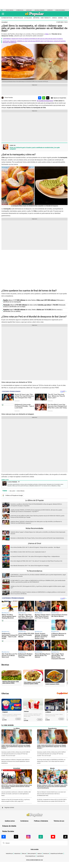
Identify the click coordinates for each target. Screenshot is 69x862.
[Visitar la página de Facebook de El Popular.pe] (3, 837)
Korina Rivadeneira (60, 10)
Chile (47, 34)
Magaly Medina (9, 10)
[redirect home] (34, 815)
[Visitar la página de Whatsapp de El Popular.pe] (41, 837)
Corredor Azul (19, 10)
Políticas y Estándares (41, 821)
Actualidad (28, 17)
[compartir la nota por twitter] (47, 97)
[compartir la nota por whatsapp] (43, 97)
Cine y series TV (46, 17)
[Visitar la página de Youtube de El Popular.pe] (53, 837)
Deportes (36, 17)
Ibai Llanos (12, 491)
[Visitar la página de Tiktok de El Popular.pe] (65, 837)
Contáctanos (24, 821)
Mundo (60, 17)
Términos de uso (59, 821)
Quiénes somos (10, 821)
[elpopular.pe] (34, 16)
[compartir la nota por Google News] (58, 97)
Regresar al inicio (9, 807)
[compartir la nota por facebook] (39, 97)
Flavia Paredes (9, 97)
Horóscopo (50, 10)
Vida (65, 17)
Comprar (18, 718)
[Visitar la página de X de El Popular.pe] (16, 837)
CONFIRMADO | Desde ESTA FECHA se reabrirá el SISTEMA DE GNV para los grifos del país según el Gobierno (33, 38)
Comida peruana (20, 491)
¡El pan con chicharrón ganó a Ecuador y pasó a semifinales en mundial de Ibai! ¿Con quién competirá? (35, 148)
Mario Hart (29, 10)
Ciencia (54, 17)
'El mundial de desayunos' (45, 101)
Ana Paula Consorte (39, 10)
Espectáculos (18, 17)
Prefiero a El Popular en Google (14, 495)
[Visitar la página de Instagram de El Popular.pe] (28, 837)
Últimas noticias (6, 17)
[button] (3, 14)
